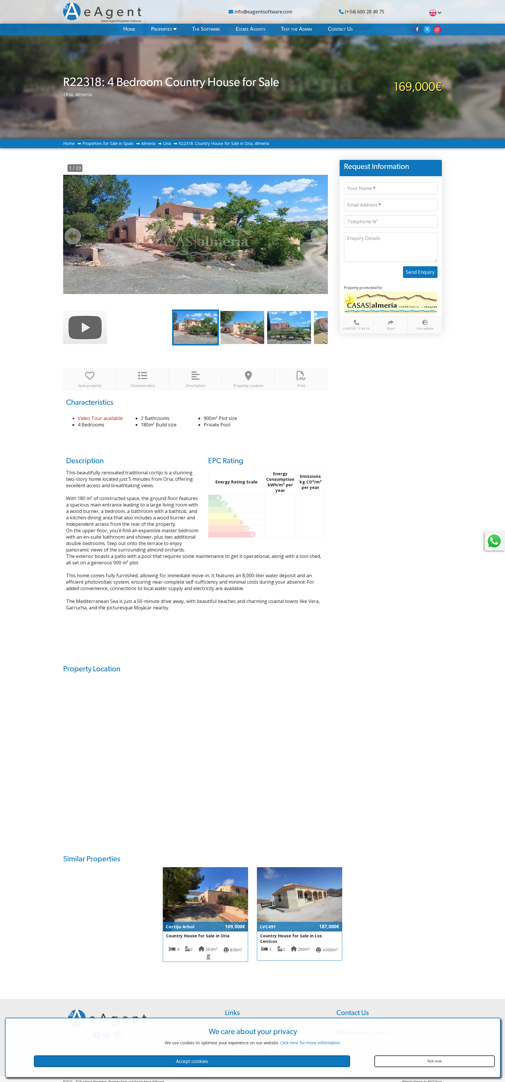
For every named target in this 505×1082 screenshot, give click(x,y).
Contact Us (340, 29)
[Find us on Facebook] (417, 29)
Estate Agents (250, 29)
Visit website (424, 328)
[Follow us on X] (427, 29)
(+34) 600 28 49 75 (364, 11)
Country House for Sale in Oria (197, 935)
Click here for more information (310, 1042)
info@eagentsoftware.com (262, 11)
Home (129, 29)
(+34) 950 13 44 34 (356, 328)
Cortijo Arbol (180, 926)
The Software (206, 29)
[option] (195, 234)
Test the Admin (296, 29)
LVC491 (268, 926)
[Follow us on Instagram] (437, 29)
